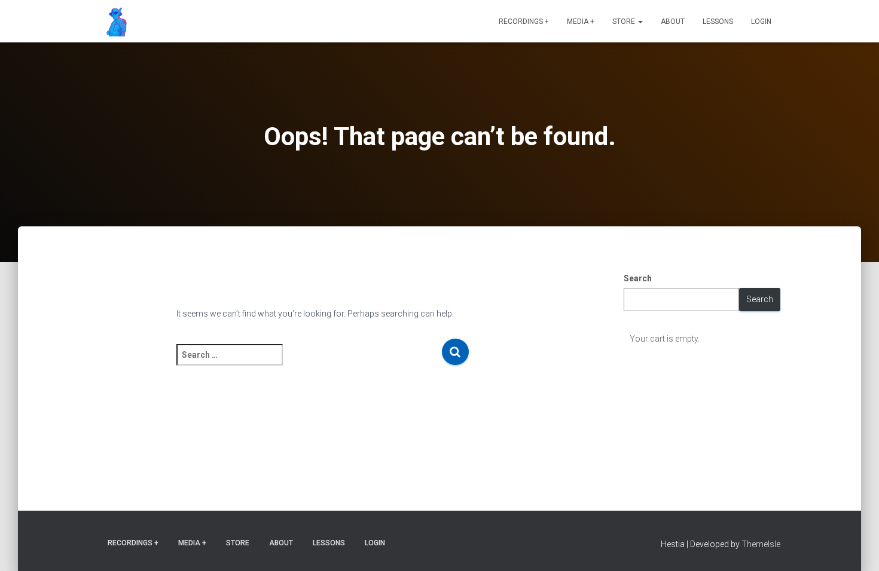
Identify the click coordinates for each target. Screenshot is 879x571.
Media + (580, 21)
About (673, 21)
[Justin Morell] (114, 21)
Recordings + (524, 21)
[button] (640, 21)
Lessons (718, 21)
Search (638, 278)
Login (761, 21)
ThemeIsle (760, 544)
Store (624, 21)
